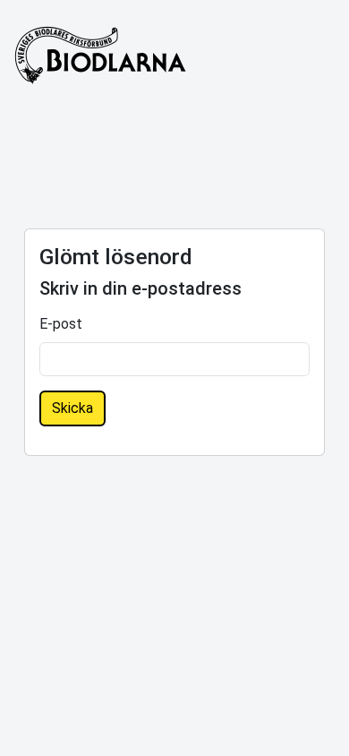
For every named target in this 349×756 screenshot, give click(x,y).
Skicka (72, 408)
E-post (60, 323)
